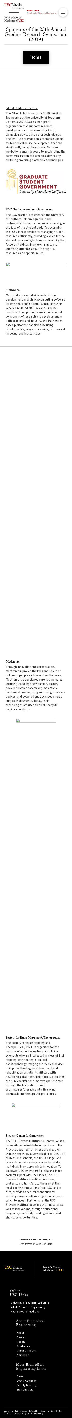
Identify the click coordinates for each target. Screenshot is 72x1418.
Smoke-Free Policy (35, 1413)
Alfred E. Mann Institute (22, 108)
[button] (63, 12)
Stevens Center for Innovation (25, 1135)
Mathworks (13, 290)
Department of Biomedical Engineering (41, 12)
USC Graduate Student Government (29, 209)
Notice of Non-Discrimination (41, 1411)
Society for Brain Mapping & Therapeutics (33, 1037)
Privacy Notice (21, 1411)
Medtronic (12, 661)
